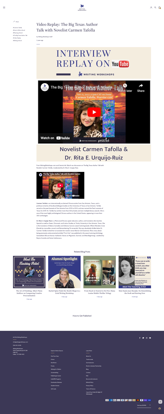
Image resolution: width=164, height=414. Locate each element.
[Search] (155, 7)
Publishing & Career (56, 376)
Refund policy (89, 382)
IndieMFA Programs (56, 379)
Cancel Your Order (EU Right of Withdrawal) (94, 393)
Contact (88, 372)
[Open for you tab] (160, 408)
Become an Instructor (92, 379)
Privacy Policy (89, 385)
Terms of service (90, 389)
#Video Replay (17, 38)
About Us (88, 356)
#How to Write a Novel (19, 30)
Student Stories (55, 385)
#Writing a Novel (17, 40)
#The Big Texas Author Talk (20, 35)
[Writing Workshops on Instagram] (147, 338)
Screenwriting (54, 372)
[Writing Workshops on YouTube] (150, 338)
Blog (87, 369)
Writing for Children (56, 369)
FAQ (87, 376)
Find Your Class (55, 356)
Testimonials (89, 359)
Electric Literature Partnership (93, 366)
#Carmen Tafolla (17, 27)
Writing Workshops (22, 337)
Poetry (52, 366)
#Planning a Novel (17, 33)
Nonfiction (54, 362)
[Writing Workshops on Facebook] (140, 338)
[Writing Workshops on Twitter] (143, 338)
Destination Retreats (56, 382)
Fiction (52, 359)
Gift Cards (53, 389)
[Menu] (4, 7)
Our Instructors (90, 362)
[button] (159, 7)
